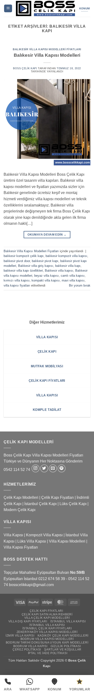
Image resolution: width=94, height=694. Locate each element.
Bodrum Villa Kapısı (30, 646)
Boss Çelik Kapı (25, 68)
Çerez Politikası (27, 649)
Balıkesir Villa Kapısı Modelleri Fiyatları (47, 49)
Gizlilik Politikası (66, 646)
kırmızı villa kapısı (17, 280)
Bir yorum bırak (79, 285)
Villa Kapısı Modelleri (67, 541)
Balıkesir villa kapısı (59, 270)
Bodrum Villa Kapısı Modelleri (47, 639)
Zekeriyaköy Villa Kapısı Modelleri (47, 632)
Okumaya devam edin (46, 234)
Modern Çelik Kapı (19, 510)
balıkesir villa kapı (68, 266)
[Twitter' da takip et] (44, 468)
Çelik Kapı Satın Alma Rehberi (47, 614)
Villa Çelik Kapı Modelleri (47, 617)
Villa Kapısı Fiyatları (21, 547)
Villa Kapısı (13, 535)
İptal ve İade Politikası (47, 653)
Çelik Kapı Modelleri (21, 497)
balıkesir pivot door (17, 261)
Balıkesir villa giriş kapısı (35, 266)
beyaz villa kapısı (46, 275)
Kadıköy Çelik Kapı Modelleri (63, 635)
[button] (8, 9)
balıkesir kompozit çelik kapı (24, 256)
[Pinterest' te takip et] (62, 468)
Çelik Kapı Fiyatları (57, 497)
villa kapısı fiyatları (17, 285)
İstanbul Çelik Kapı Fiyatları (47, 628)
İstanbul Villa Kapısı (68, 621)
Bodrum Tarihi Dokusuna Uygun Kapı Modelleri (47, 642)
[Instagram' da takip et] (36, 468)
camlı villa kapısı (73, 275)
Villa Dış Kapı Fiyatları (27, 621)
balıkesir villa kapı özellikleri (23, 270)
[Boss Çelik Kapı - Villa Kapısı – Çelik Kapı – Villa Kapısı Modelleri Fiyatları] (45, 8)
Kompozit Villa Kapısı (44, 535)
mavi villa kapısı (73, 280)
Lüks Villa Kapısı (31, 541)
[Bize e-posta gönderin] (53, 468)
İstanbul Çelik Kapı (40, 504)
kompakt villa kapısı (46, 280)
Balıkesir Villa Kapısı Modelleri (47, 55)
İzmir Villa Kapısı (20, 635)
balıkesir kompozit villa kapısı (66, 256)
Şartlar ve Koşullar (62, 649)
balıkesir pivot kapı (45, 261)
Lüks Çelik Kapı (73, 504)
